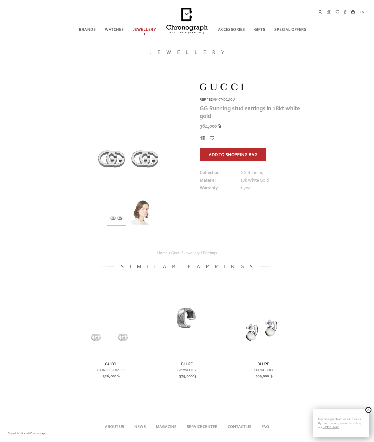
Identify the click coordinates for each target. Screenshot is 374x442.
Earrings (210, 253)
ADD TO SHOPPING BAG (233, 154)
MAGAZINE (166, 426)
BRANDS (87, 29)
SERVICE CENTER (202, 426)
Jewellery (144, 29)
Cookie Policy (331, 427)
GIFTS (259, 29)
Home (162, 253)
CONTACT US (239, 426)
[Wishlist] (212, 138)
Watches (114, 29)
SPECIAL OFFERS (290, 29)
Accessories (231, 29)
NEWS (140, 426)
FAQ (265, 426)
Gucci (176, 253)
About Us (114, 426)
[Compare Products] (202, 138)
